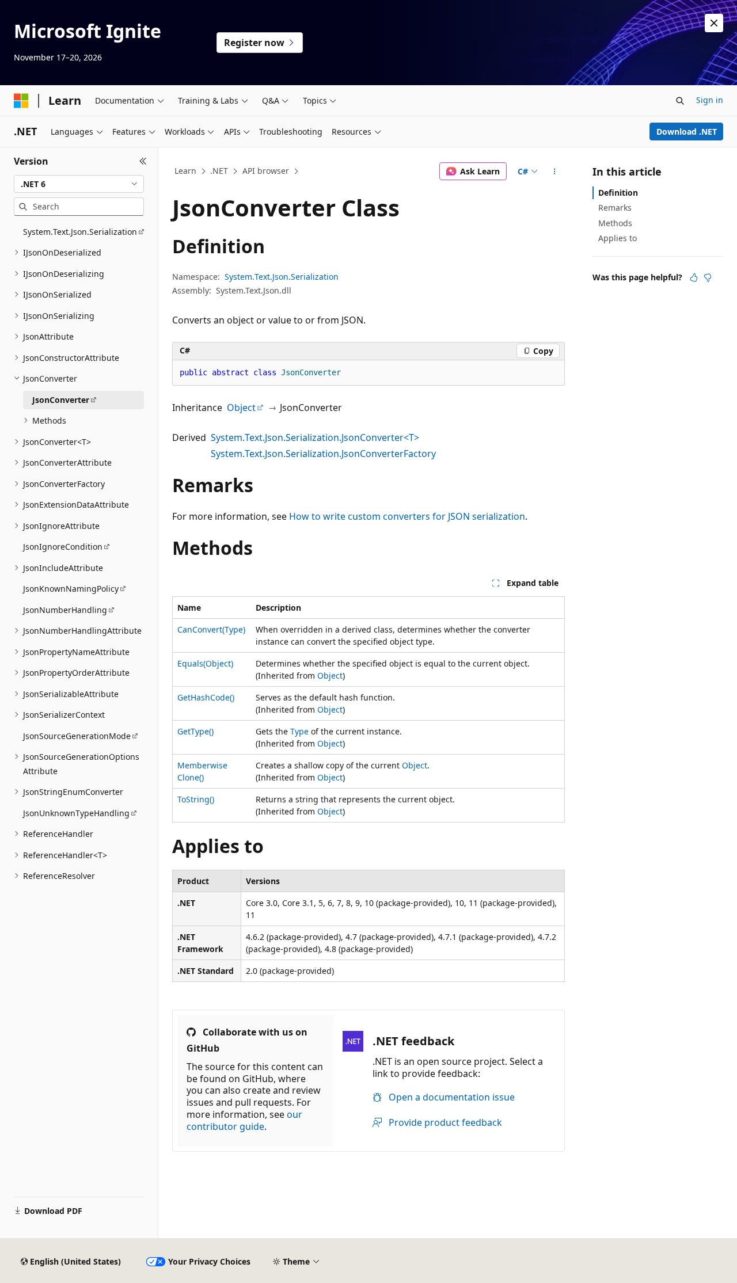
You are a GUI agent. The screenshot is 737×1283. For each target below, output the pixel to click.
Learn (185, 170)
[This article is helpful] (694, 277)
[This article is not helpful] (708, 277)
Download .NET (686, 131)
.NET (219, 170)
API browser (265, 170)
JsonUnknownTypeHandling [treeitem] (76, 813)
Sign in (709, 99)
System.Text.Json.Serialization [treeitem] (80, 231)
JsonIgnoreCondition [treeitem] (62, 546)
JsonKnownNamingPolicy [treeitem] (71, 588)
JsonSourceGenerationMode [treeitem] (77, 735)
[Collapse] (143, 161)
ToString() (195, 799)
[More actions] (555, 171)
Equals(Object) (205, 663)
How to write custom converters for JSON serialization (407, 516)
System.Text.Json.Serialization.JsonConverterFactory (323, 453)
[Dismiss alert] (714, 23)
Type (299, 731)
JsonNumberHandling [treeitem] (65, 609)
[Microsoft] (21, 100)
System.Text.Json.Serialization (282, 276)
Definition (618, 192)
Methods (615, 223)
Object (241, 407)
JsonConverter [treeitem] (60, 399)
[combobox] (79, 184)
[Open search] (680, 100)
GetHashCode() (205, 697)
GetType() (195, 731)
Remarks (615, 207)
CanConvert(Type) (211, 629)
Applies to (617, 238)
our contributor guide (244, 1120)
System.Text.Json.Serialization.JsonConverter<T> (315, 437)
